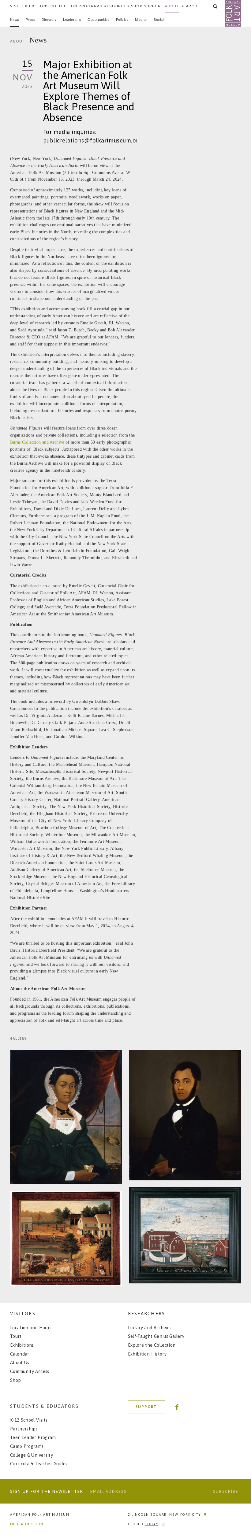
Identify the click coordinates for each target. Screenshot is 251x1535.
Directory (49, 19)
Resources (116, 6)
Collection (64, 6)
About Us (19, 1362)
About (172, 6)
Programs (90, 6)
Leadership (72, 19)
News (14, 19)
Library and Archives (150, 1327)
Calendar (19, 1353)
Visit (15, 6)
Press (31, 19)
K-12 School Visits (29, 1419)
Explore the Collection (152, 1345)
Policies (122, 19)
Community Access (29, 1371)
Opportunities (99, 19)
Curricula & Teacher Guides (39, 1463)
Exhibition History (147, 1353)
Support (154, 6)
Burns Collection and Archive (37, 442)
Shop (137, 6)
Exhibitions (35, 6)
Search (189, 6)
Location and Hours (31, 1327)
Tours (16, 1336)
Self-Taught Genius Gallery (156, 1336)
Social (158, 19)
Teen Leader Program (33, 1437)
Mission (141, 19)
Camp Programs (27, 1446)
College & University (31, 1455)
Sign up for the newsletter (47, 1491)
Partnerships (24, 1428)
